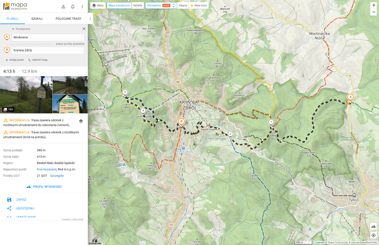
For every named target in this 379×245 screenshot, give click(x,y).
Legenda (319, 242)
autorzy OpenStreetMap (364, 242)
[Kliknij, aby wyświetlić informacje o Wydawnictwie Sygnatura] (95, 241)
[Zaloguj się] (63, 6)
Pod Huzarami (46, 169)
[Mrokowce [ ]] (70, 104)
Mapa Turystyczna (338, 242)
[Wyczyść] (84, 28)
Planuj (12, 18)
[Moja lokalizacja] (373, 235)
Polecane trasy (68, 18)
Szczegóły (57, 175)
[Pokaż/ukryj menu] (82, 6)
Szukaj (37, 18)
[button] (350, 97)
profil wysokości (47, 186)
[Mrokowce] (26, 94)
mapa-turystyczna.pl (15, 6)
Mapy (100, 5)
